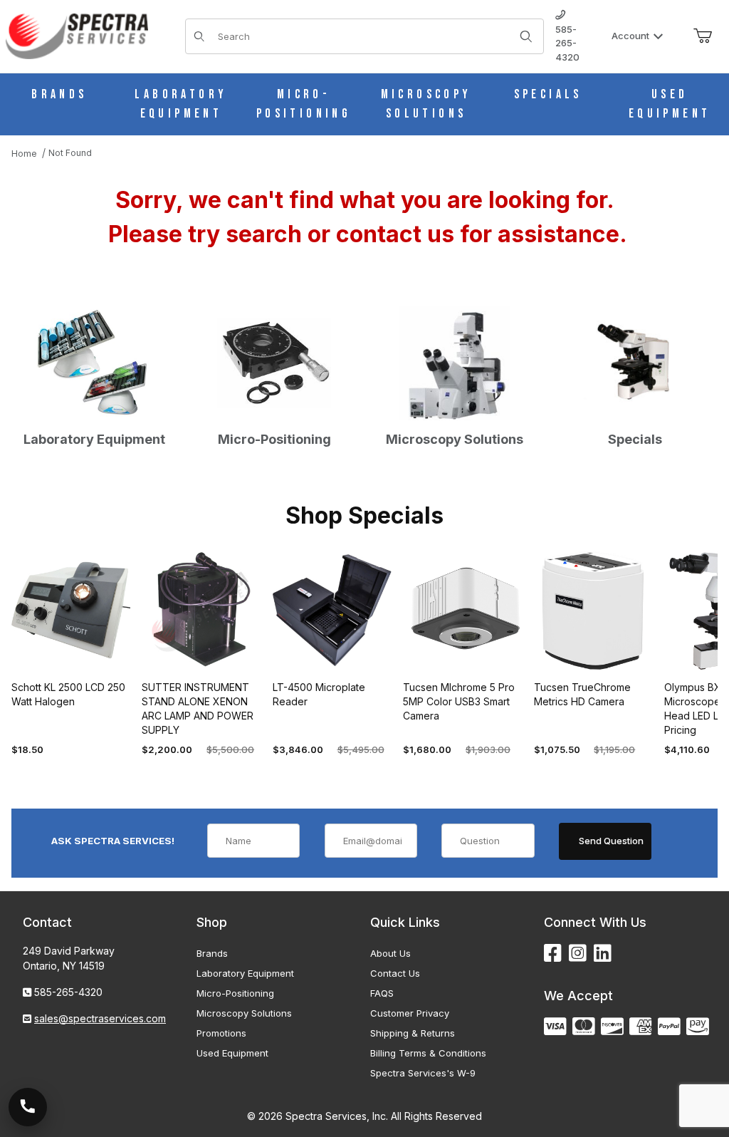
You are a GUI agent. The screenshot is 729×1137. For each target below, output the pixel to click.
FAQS (382, 993)
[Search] (526, 36)
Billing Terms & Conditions (428, 1053)
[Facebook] (553, 953)
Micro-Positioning (235, 993)
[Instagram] (578, 953)
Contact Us (395, 973)
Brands (212, 953)
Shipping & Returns (412, 1033)
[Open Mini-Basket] (702, 36)
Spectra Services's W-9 (423, 1073)
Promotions (221, 1033)
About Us (390, 953)
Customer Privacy (409, 1013)
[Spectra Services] (77, 35)
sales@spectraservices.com (100, 1018)
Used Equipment (232, 1053)
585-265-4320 (567, 43)
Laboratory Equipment (245, 973)
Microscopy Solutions (244, 1013)
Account (630, 35)
